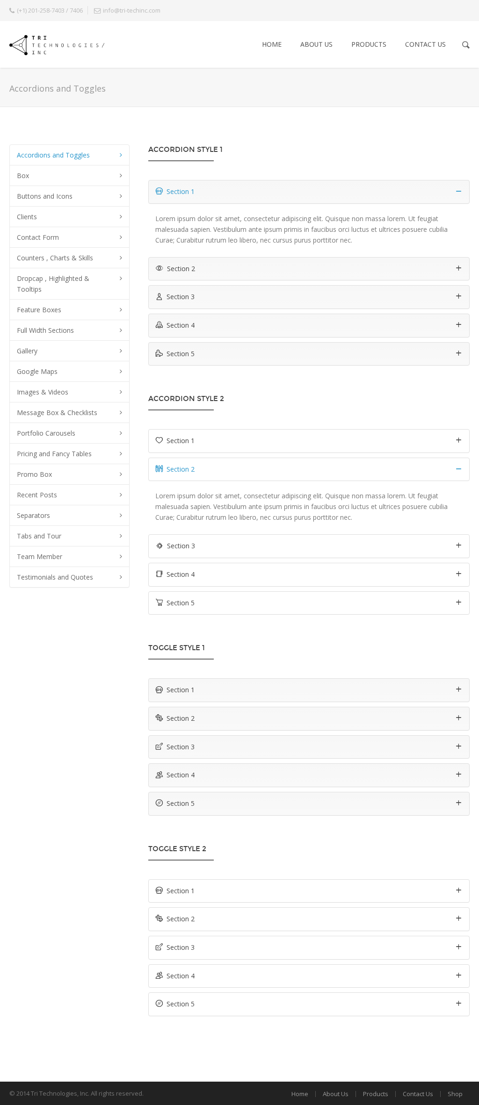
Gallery (27, 350)
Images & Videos (42, 391)
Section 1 (181, 191)
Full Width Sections (45, 330)
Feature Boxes (39, 309)
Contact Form (38, 237)
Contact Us (425, 44)
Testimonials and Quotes (55, 577)
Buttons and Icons (45, 196)
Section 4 (181, 325)
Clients (27, 216)
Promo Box (34, 474)
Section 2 (181, 268)
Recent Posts (37, 494)
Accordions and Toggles (53, 155)
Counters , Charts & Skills (55, 257)
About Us (316, 44)
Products (368, 44)
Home (272, 44)
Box (23, 175)
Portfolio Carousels (46, 433)
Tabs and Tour (39, 535)
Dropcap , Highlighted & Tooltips (53, 284)
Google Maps (37, 371)
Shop (455, 1094)
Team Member (39, 556)
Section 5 (181, 353)
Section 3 (181, 296)
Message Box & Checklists (57, 412)
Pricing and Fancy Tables (54, 453)
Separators (33, 515)
